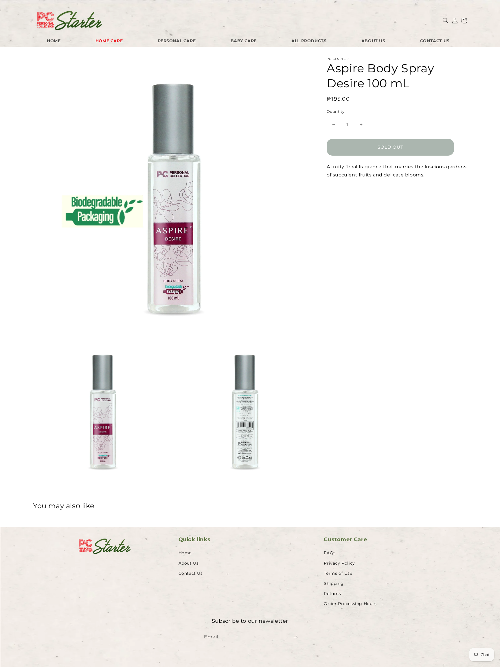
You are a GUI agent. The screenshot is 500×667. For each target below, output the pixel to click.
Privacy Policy (339, 563)
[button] (445, 20)
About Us (189, 563)
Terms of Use (338, 573)
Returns (332, 593)
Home (185, 552)
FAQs (329, 552)
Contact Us (191, 573)
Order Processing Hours (350, 603)
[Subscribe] (295, 637)
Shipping (333, 583)
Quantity (335, 111)
